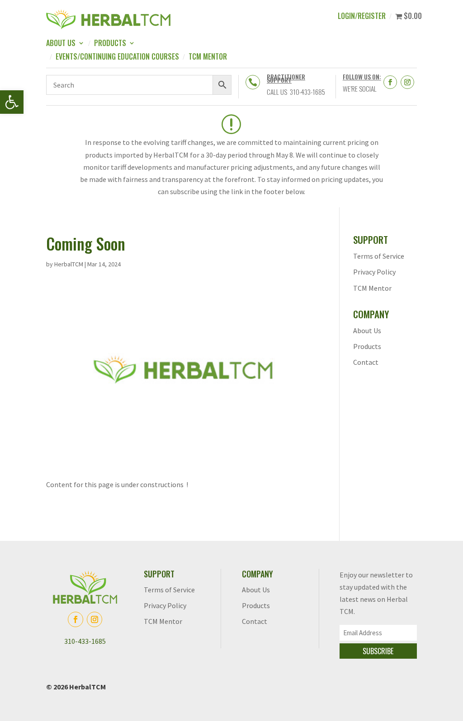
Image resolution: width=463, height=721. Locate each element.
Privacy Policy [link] (374, 271)
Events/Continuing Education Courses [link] (117, 57)
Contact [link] (365, 362)
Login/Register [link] (362, 17)
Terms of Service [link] (378, 255)
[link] (12, 102)
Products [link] (110, 44)
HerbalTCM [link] (68, 264)
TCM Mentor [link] (208, 57)
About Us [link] (61, 44)
